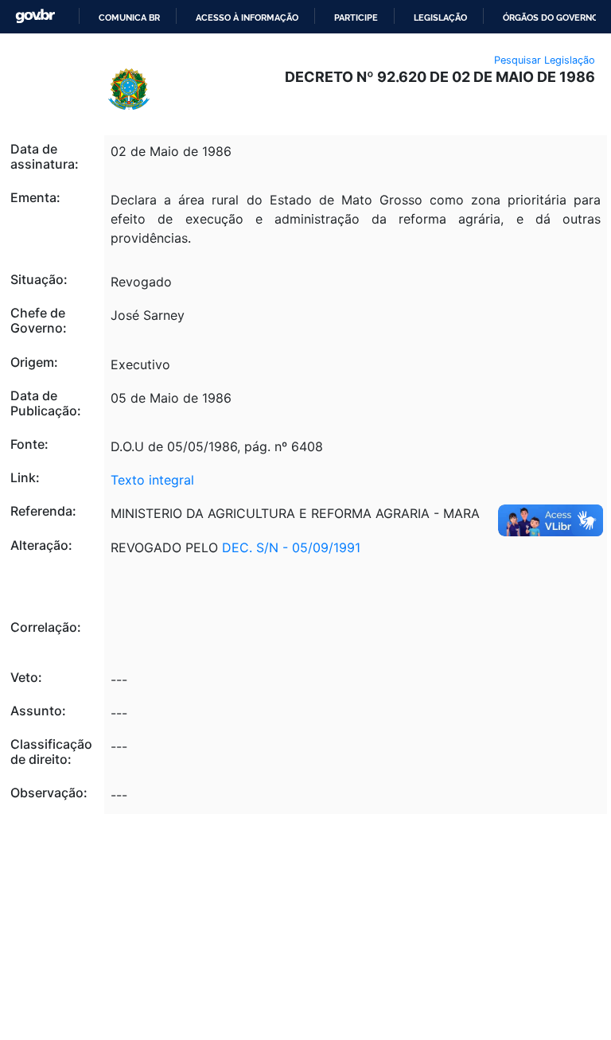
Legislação (440, 17)
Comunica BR (129, 17)
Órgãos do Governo (550, 17)
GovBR (35, 16)
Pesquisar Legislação (544, 60)
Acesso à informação (247, 17)
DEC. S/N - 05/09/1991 (291, 547)
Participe (356, 17)
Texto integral (152, 480)
